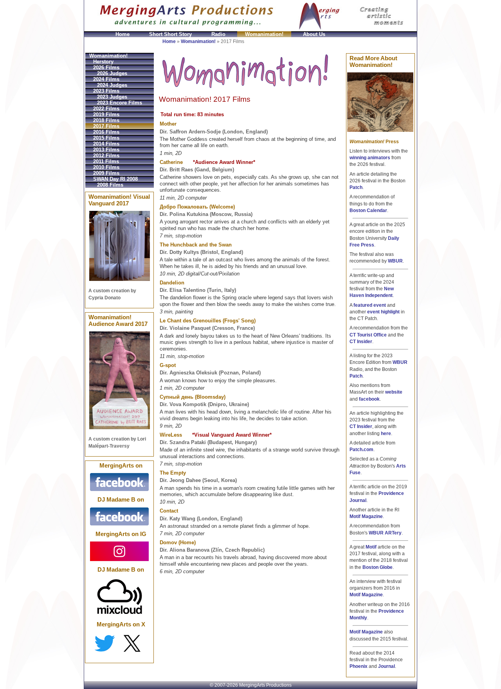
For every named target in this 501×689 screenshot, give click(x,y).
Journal (386, 666)
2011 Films (106, 161)
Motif (371, 547)
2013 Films (106, 150)
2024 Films (106, 79)
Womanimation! (264, 34)
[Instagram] (119, 551)
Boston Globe (377, 567)
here (386, 433)
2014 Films (106, 144)
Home (122, 34)
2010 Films (106, 167)
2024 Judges (112, 85)
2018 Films (106, 120)
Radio (218, 34)
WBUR (395, 261)
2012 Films (106, 155)
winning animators (370, 157)
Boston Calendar (368, 210)
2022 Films (106, 109)
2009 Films (106, 173)
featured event (369, 305)
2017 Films (106, 126)
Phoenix (359, 666)
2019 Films (106, 114)
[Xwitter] (119, 643)
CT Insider (361, 341)
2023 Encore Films (119, 103)
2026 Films (106, 67)
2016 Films (106, 132)
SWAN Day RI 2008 (115, 179)
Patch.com (361, 449)
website (393, 392)
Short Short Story (170, 34)
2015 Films (106, 138)
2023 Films (106, 91)
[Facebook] (119, 481)
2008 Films (110, 185)
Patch (356, 187)
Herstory (103, 62)
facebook (369, 399)
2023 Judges (112, 97)
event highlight (383, 311)
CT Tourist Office (368, 335)
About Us (314, 34)
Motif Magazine (366, 516)
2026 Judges (112, 73)
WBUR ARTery (385, 533)
